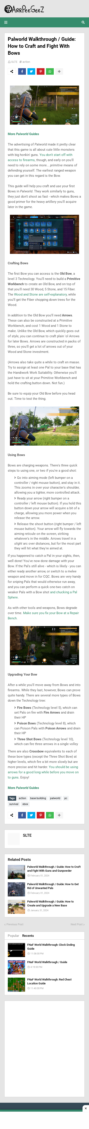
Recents (28, 936)
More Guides (23, 134)
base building (38, 798)
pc (65, 798)
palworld (55, 798)
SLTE (14, 61)
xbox (25, 804)
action (26, 61)
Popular (13, 936)
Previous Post (14, 924)
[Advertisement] (44, 1049)
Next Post (77, 924)
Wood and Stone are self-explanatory (40, 294)
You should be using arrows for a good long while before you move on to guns (43, 772)
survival (13, 804)
